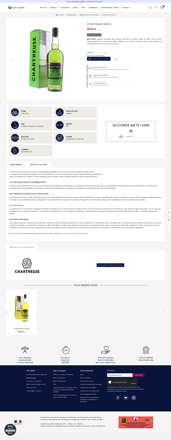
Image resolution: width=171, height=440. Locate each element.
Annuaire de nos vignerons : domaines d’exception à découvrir (90, 399)
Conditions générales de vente (91, 384)
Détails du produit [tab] (39, 164)
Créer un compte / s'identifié (63, 374)
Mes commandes (59, 378)
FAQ (54, 384)
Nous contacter (85, 378)
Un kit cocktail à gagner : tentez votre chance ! (85, 1)
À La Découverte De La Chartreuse (73, 233)
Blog (81, 374)
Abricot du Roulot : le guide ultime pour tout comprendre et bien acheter (65, 390)
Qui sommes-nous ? (87, 381)
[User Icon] (155, 7)
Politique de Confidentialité (89, 391)
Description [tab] (16, 164)
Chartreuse (17, 205)
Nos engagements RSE (88, 394)
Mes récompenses (59, 381)
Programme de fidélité (88, 387)
